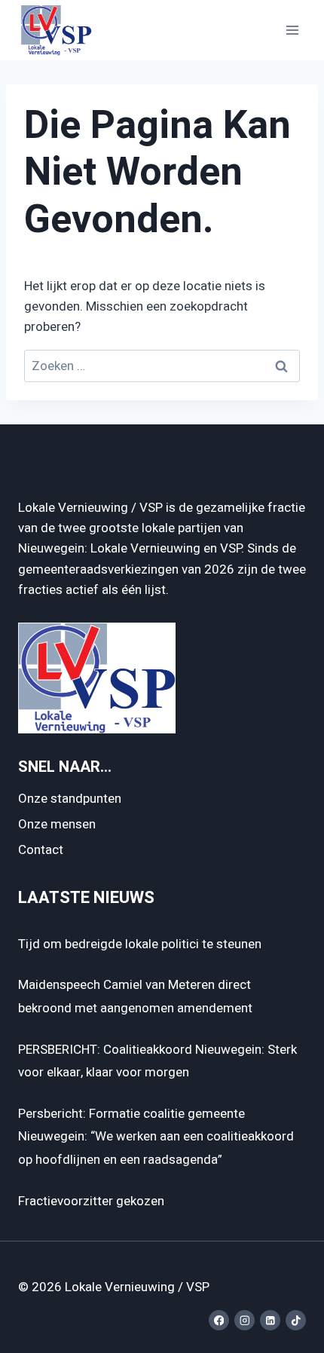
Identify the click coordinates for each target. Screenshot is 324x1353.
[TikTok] (296, 1320)
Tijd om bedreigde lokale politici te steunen (139, 944)
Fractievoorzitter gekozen (91, 1201)
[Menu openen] (292, 29)
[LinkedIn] (270, 1320)
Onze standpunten (69, 798)
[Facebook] (219, 1320)
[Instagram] (244, 1320)
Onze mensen (57, 824)
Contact (40, 849)
